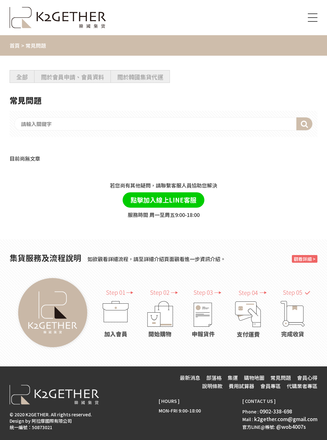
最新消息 (190, 377)
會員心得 (307, 377)
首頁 (15, 45)
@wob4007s (291, 426)
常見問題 (280, 377)
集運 (233, 377)
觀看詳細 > (305, 259)
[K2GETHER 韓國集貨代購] (58, 17)
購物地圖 (254, 377)
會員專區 (270, 386)
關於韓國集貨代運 (140, 77)
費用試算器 (241, 386)
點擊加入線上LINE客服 (163, 199)
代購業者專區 (302, 386)
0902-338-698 (276, 411)
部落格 (214, 377)
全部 (22, 77)
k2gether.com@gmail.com (285, 419)
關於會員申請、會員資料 (72, 77)
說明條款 (212, 386)
